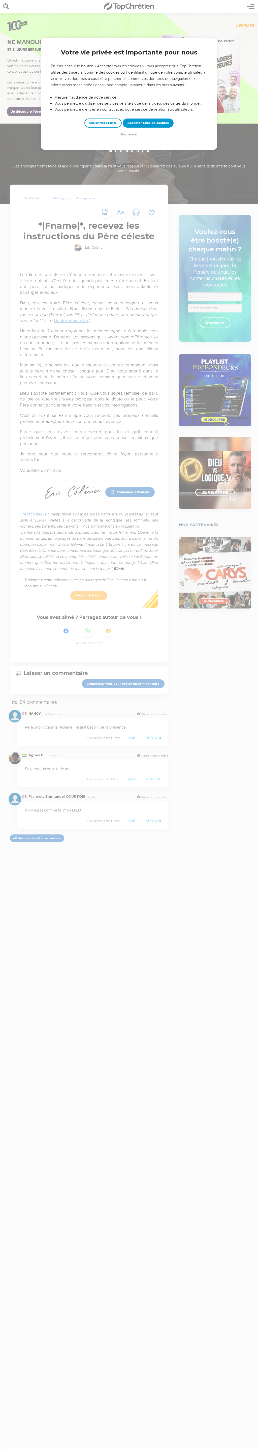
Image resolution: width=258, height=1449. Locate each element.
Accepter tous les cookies (148, 123)
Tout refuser (129, 134)
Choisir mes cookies (103, 123)
